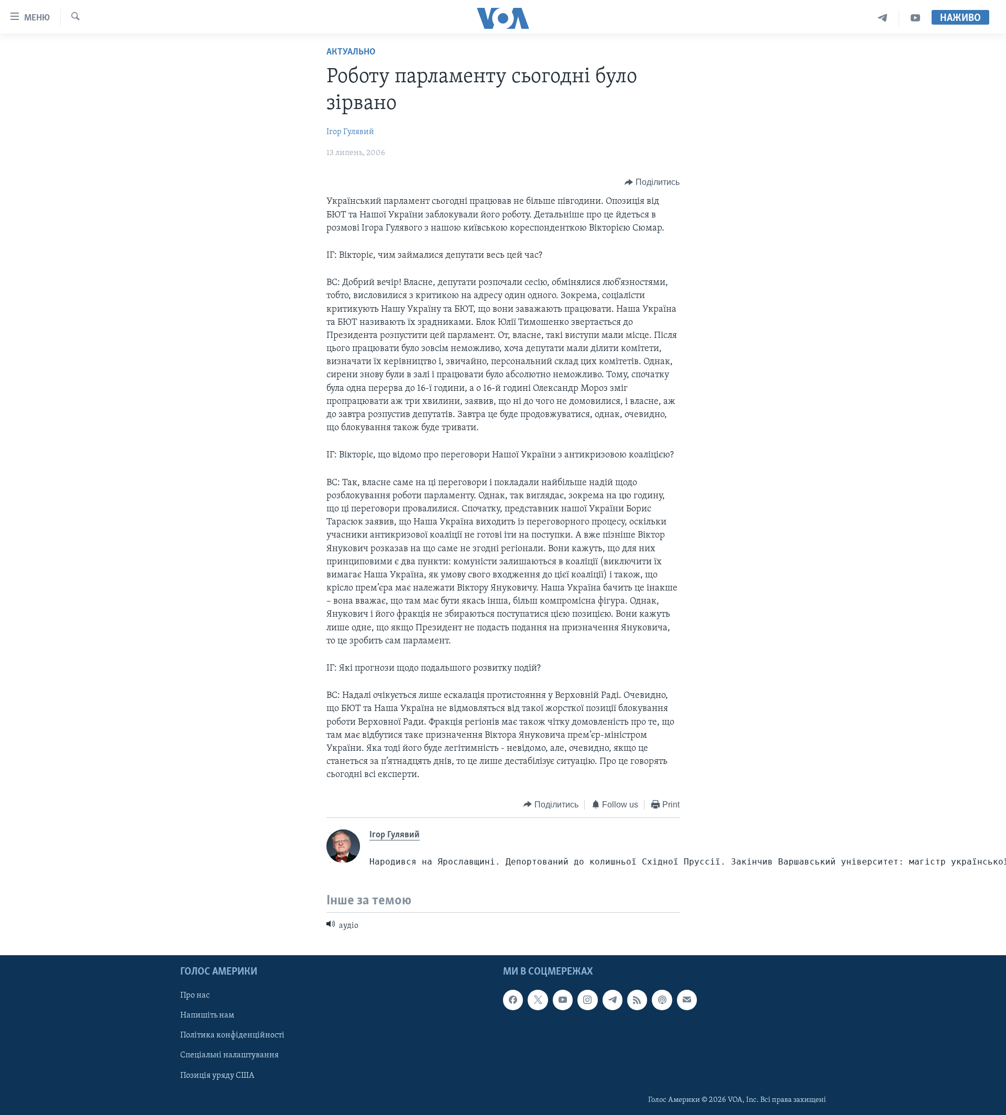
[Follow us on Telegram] (612, 1000)
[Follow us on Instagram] (587, 1000)
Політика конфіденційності (232, 1036)
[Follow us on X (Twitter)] (538, 1000)
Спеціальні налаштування (229, 1056)
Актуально (351, 52)
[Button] (652, 182)
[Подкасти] (662, 1000)
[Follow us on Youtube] (563, 1000)
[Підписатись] (687, 1000)
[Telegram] (882, 18)
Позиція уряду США (217, 1076)
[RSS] (637, 1000)
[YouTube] (915, 18)
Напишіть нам (207, 1016)
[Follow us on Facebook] (513, 1000)
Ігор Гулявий (350, 132)
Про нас (195, 996)
